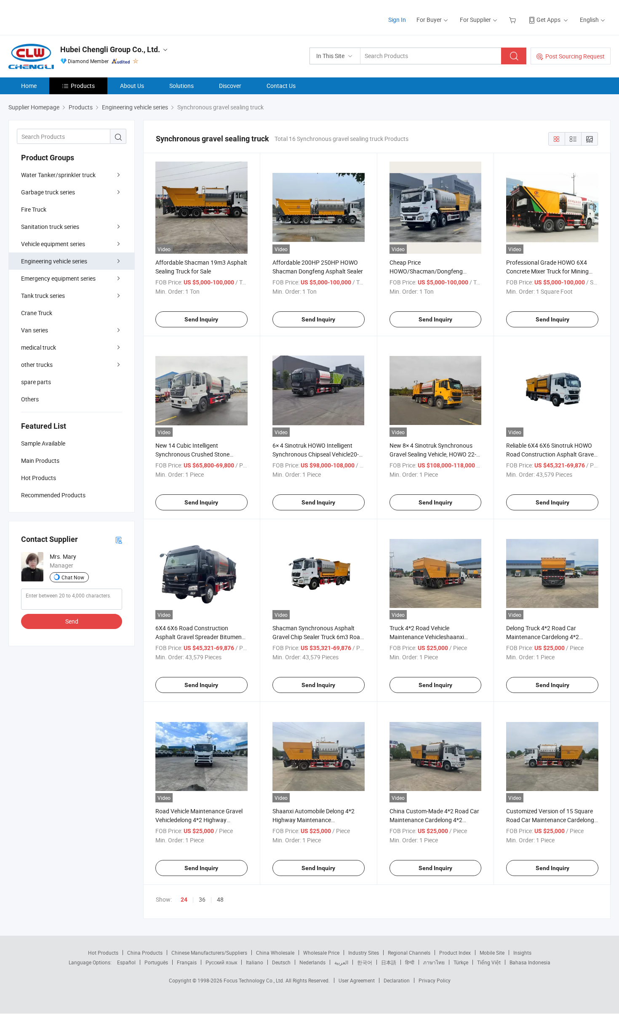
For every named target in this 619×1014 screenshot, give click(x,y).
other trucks (37, 365)
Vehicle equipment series (53, 244)
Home (29, 86)
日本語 (388, 962)
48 (220, 899)
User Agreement (357, 980)
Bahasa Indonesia (530, 962)
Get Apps (548, 20)
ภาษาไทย (434, 962)
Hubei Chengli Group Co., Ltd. (110, 49)
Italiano (254, 962)
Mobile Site (492, 952)
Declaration (397, 980)
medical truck (38, 347)
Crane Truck (36, 313)
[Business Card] (118, 539)
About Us (132, 86)
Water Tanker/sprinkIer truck (58, 175)
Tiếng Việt (489, 962)
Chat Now (72, 577)
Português (156, 962)
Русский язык (221, 962)
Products (83, 86)
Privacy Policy (435, 980)
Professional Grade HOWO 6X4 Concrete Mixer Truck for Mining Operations (547, 271)
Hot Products (103, 952)
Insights (522, 952)
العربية (341, 962)
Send (71, 621)
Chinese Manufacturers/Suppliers (209, 952)
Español (126, 962)
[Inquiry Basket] (513, 20)
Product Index (455, 952)
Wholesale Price (321, 952)
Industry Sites (363, 952)
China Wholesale (275, 952)
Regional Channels (409, 952)
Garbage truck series (48, 192)
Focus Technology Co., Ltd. (254, 980)
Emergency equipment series (58, 278)
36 (202, 899)
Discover (230, 86)
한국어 (364, 962)
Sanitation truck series (50, 227)
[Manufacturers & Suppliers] (62, 17)
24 (184, 899)
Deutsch (281, 962)
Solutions (181, 86)
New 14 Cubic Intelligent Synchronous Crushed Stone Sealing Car (192, 454)
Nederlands (312, 962)
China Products (145, 952)
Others (30, 399)
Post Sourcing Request (575, 56)
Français (187, 962)
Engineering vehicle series (54, 261)
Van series (34, 330)
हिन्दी (409, 962)
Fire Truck (33, 209)
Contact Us (281, 86)
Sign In (397, 20)
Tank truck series (43, 296)
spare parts (36, 382)
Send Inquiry (201, 319)
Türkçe (461, 962)
